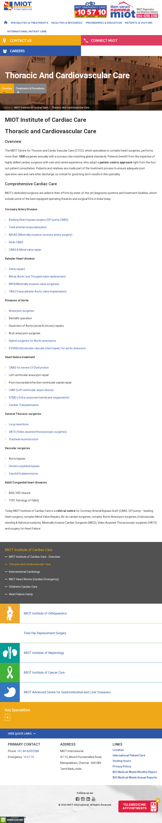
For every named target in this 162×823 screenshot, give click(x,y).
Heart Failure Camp (21, 594)
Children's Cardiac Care (23, 586)
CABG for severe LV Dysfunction (29, 367)
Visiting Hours (122, 760)
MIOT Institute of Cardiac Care (31, 107)
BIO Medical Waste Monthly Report (135, 772)
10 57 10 (28, 757)
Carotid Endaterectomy (23, 473)
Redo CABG (16, 242)
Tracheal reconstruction (24, 439)
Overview (7, 88)
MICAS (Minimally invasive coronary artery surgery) (40, 234)
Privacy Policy (122, 766)
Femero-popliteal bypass (24, 466)
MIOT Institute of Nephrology (44, 653)
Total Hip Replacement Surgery (45, 633)
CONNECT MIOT (104, 40)
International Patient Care (27, 31)
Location (118, 749)
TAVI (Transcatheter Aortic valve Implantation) (38, 291)
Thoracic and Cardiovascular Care (30, 564)
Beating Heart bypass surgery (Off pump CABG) (38, 219)
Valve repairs (17, 269)
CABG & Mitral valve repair (25, 249)
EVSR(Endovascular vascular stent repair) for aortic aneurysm (47, 348)
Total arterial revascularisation (28, 227)
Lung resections (19, 424)
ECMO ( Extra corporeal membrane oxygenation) (39, 397)
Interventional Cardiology (24, 571)
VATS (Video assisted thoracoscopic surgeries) (38, 431)
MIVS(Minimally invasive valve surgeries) (34, 284)
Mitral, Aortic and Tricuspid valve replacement (37, 276)
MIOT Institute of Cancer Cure (44, 672)
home (7, 107)
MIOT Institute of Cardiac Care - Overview (34, 556)
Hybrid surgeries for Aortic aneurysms (32, 340)
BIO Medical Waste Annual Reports (135, 777)
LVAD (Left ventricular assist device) (31, 390)
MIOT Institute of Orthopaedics (45, 613)
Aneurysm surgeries (21, 310)
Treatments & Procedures (30, 88)
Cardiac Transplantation (24, 405)
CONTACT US (21, 40)
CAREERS (17, 51)
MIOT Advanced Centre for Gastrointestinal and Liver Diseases (67, 692)
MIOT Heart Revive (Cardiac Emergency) (34, 579)
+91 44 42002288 (28, 751)
